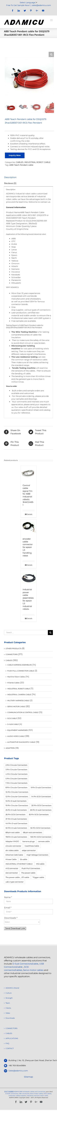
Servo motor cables (33, 970)
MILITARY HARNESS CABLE (18, 700)
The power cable (28, 873)
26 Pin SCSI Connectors (15, 814)
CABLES (19, 162)
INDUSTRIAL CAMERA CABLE (19, 695)
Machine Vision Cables (16, 677)
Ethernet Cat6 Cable (14, 855)
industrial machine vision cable (37, 1095)
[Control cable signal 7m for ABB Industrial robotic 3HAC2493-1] (28, 473)
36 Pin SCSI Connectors (39, 814)
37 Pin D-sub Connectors (16, 819)
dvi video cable (12, 850)
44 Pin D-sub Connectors (16, 823)
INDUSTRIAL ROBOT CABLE (37, 162)
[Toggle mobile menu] (51, 20)
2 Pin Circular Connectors (16, 765)
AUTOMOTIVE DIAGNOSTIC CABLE (21, 742)
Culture (9, 993)
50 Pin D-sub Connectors (16, 828)
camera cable (44, 841)
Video (8, 1013)
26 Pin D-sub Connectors (40, 810)
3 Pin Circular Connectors (16, 769)
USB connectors (24, 1093)
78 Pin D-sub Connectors (16, 837)
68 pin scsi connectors (32, 832)
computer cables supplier (17, 1095)
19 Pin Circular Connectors (17, 805)
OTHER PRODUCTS (13, 648)
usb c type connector (14, 882)
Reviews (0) (10, 183)
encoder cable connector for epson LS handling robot (28, 547)
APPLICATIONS (12, 1038)
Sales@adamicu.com (18, 1070)
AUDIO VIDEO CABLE (16, 736)
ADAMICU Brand (12, 988)
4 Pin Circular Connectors (16, 774)
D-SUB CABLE (13, 724)
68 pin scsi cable (13, 832)
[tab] (28, 177)
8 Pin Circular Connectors (16, 787)
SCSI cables (47, 1093)
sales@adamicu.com (41, 5)
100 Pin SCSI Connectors (40, 837)
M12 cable (40, 864)
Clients (8, 1008)
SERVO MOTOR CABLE (16, 706)
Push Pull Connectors (31, 868)
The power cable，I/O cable (17, 877)
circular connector (13, 846)
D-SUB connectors (11, 1093)
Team (8, 1003)
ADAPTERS (10, 748)
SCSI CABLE (12, 718)
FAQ (7, 1043)
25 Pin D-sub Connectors (16, 810)
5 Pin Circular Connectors (16, 778)
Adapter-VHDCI (12, 841)
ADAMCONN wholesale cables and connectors (29, 1091)
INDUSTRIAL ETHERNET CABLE (19, 864)
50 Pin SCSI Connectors (40, 828)
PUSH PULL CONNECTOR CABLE (20, 671)
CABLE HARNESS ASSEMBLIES (19, 665)
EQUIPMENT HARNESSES (17, 730)
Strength (9, 998)
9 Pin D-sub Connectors (41, 787)
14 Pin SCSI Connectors (41, 796)
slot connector (12, 873)
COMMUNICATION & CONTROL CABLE (22, 712)
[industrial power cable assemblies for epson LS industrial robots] (28, 578)
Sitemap (28, 1077)
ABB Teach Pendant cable (21, 165)
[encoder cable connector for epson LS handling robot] (28, 527)
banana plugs (29, 841)
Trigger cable (38, 877)
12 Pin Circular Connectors (17, 796)
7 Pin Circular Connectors (16, 783)
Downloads (10, 1018)
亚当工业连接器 (9, 1091)
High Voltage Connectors (37, 855)
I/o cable (23, 859)
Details (29, 514)
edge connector (29, 850)
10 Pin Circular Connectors (17, 792)
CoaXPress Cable (32, 846)
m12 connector (12, 868)
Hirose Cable (11, 859)
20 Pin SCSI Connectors (41, 805)
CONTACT (10, 1048)
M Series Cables (13, 683)
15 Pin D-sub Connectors (16, 801)
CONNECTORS (11, 654)
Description (10, 177)
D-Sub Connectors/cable (25, 963)
